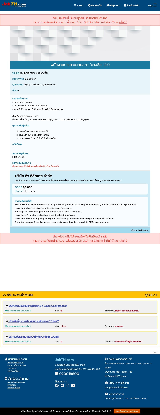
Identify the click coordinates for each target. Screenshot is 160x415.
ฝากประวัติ (96, 5)
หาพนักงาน (12, 385)
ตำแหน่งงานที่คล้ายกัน (19, 295)
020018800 (69, 373)
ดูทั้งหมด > (151, 295)
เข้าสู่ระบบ (114, 5)
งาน (24, 365)
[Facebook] (57, 386)
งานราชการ (12, 368)
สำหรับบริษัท (132, 5)
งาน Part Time (14, 371)
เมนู (150, 5)
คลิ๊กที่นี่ (123, 22)
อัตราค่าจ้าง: (122, 310)
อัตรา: (58, 310)
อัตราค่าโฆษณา (14, 387)
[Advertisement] (80, 269)
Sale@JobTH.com (117, 376)
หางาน (79, 5)
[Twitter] (62, 386)
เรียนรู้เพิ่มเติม (106, 411)
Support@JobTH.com (116, 387)
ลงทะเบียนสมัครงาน (15, 362)
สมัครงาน (17, 365)
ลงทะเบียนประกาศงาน (16, 382)
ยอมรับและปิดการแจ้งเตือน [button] (127, 411)
